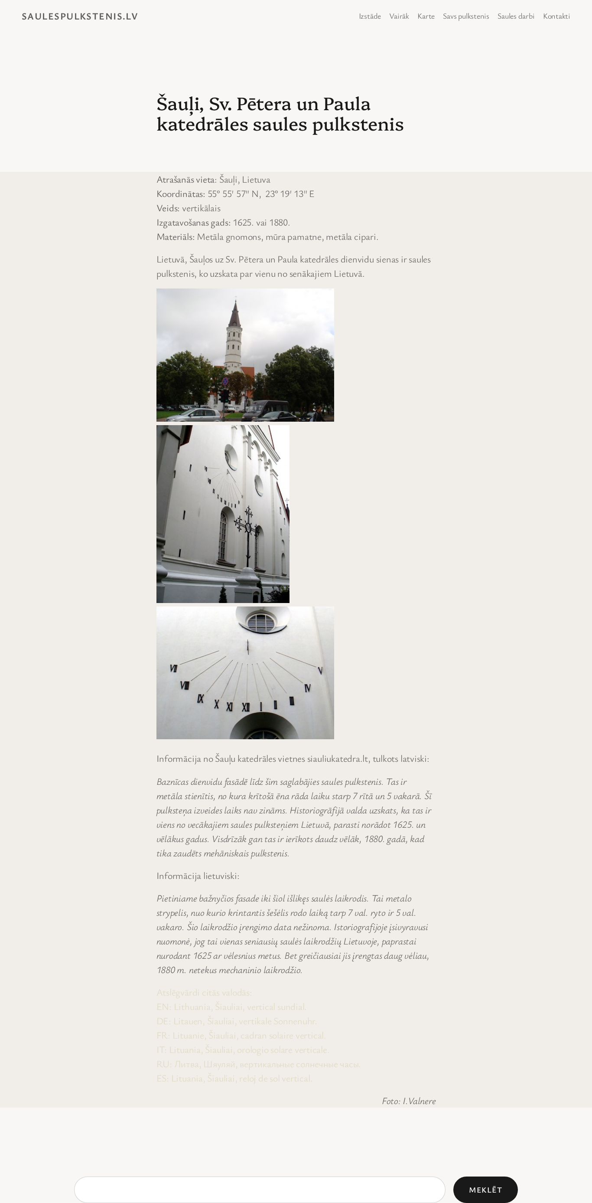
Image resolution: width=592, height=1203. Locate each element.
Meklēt (486, 1189)
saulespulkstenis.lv (80, 16)
